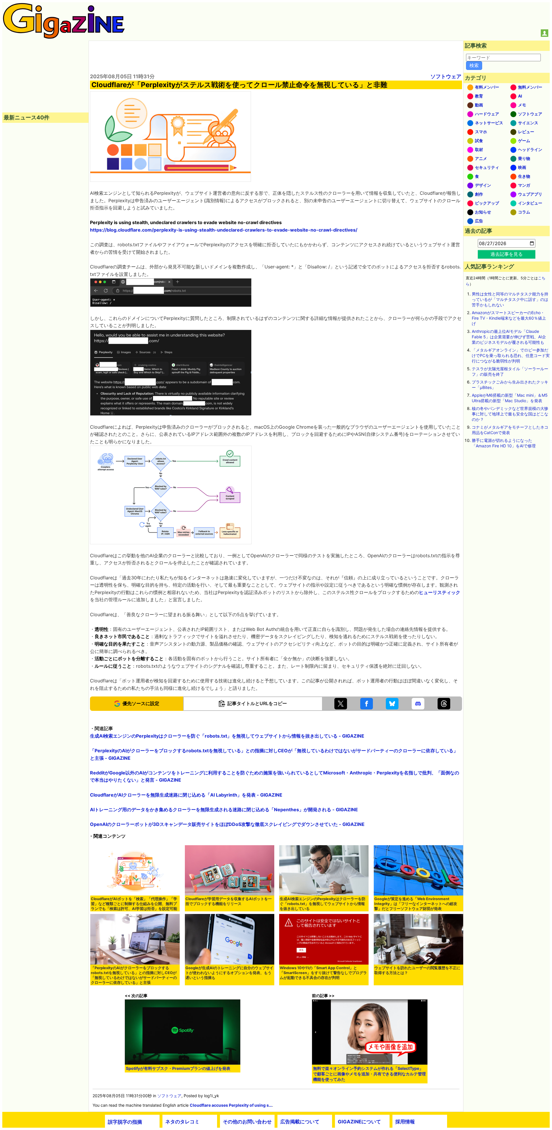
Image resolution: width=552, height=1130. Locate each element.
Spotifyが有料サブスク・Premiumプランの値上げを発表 (178, 1068)
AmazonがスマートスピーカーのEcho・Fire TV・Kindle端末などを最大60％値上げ (509, 318)
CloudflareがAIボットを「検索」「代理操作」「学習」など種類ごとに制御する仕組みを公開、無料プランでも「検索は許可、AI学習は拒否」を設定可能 (134, 904)
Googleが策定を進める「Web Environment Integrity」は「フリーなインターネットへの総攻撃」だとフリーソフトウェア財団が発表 (415, 904)
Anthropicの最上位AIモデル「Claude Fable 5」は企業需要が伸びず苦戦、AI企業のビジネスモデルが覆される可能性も (509, 337)
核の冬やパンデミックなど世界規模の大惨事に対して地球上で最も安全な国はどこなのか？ (510, 414)
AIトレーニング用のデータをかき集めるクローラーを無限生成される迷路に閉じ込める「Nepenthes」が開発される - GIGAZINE (224, 809)
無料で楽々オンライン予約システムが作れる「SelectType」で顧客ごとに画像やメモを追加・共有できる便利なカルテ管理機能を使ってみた (369, 1074)
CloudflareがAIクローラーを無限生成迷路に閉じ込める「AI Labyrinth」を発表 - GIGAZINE (186, 795)
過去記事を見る (506, 254)
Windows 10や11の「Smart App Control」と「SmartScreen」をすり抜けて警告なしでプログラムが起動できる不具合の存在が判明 (323, 973)
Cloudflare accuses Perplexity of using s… (231, 1105)
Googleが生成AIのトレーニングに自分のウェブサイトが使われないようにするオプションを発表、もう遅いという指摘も (229, 973)
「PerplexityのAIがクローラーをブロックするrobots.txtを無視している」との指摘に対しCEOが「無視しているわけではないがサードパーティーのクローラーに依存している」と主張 (134, 975)
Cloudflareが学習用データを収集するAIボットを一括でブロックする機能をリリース (228, 901)
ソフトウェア (445, 76)
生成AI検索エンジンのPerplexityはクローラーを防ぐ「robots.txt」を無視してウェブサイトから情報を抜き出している (322, 904)
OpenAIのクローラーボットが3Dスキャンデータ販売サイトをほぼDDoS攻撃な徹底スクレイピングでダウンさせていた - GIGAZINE (227, 824)
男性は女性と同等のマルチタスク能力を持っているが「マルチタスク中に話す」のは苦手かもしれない (510, 299)
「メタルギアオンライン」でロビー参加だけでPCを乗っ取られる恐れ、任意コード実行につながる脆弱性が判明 (511, 355)
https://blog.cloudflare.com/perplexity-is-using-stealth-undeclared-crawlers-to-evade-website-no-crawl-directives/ (223, 230)
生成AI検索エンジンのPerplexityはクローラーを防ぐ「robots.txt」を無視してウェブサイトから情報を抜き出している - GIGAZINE (227, 736)
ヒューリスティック (439, 592)
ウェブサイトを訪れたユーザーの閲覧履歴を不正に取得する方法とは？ (417, 970)
